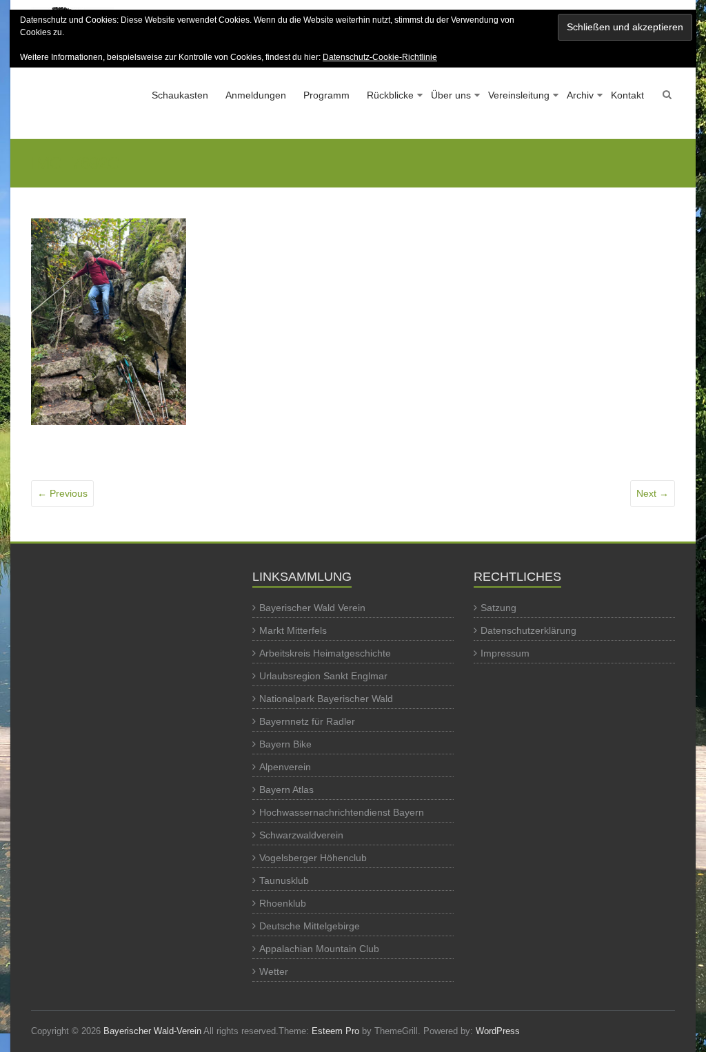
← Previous (62, 493)
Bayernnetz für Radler (307, 721)
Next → (652, 493)
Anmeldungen (255, 95)
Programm (326, 95)
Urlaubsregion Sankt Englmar (323, 675)
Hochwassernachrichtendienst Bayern (341, 812)
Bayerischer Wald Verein (312, 607)
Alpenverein (285, 766)
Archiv (580, 95)
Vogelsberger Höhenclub (313, 857)
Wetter (273, 971)
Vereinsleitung (518, 95)
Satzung (498, 607)
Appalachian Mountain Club (319, 948)
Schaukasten (180, 95)
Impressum (505, 653)
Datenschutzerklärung (528, 630)
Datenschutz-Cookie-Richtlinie (380, 57)
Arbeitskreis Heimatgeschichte (325, 653)
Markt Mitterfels (293, 630)
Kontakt (627, 95)
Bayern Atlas (286, 789)
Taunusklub (284, 880)
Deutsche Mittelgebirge (309, 925)
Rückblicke (390, 95)
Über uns (451, 95)
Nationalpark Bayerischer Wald (326, 698)
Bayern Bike (285, 744)
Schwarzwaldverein (301, 834)
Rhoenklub (282, 903)
